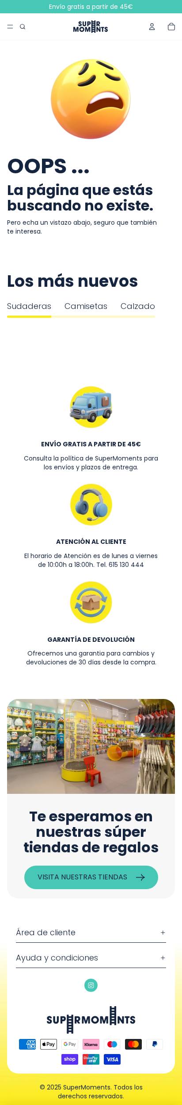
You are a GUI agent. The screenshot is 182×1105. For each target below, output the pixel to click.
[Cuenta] (152, 26)
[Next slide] (164, 326)
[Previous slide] (17, 326)
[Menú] (10, 26)
